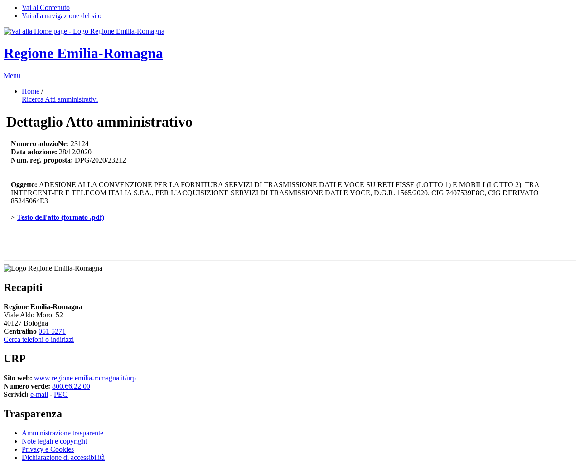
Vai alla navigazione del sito (62, 16)
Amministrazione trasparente (62, 433)
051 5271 (52, 331)
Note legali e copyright (54, 441)
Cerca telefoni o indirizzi (39, 339)
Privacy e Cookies (48, 449)
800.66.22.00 (71, 386)
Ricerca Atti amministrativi (60, 99)
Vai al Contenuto (46, 7)
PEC (61, 394)
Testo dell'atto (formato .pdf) (60, 217)
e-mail (39, 394)
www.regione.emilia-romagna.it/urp (85, 378)
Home (30, 91)
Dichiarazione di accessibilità (63, 457)
